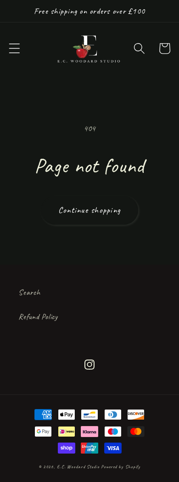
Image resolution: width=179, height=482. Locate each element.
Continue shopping (89, 210)
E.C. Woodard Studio (78, 467)
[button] (14, 48)
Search (29, 292)
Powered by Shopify (120, 467)
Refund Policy (38, 316)
